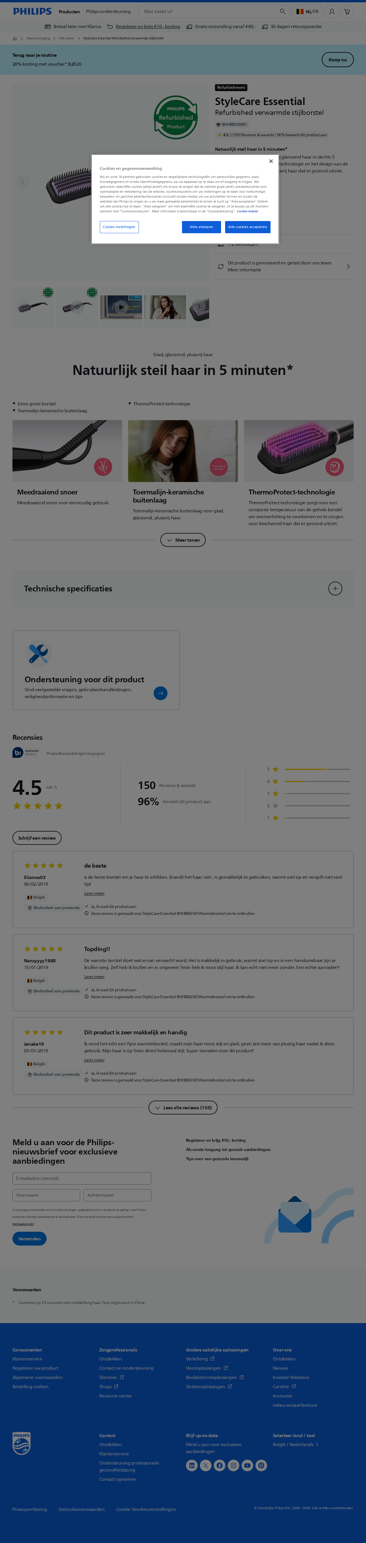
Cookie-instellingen (119, 227)
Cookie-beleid (247, 211)
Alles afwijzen (201, 227)
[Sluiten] (271, 161)
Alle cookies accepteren (247, 227)
